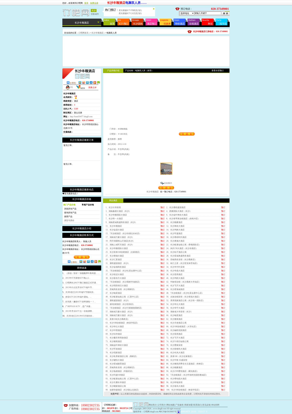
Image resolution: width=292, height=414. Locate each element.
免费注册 (94, 3)
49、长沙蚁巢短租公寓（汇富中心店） (123, 297)
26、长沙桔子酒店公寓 (176, 252)
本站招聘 (215, 405)
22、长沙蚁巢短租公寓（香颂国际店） (183, 244)
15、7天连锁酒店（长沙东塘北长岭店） (123, 233)
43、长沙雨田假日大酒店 (117, 285)
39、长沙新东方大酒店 (116, 278)
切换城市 (95, 14)
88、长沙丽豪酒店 (174, 367)
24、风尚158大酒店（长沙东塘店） (182, 248)
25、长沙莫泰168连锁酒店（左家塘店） (123, 252)
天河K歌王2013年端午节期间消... (80, 292)
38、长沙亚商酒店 (174, 274)
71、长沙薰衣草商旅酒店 (117, 338)
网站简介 (153, 405)
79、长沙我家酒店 (114, 352)
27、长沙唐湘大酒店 (115, 256)
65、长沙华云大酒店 (115, 326)
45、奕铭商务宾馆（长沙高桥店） (121, 289)
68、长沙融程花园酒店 (176, 330)
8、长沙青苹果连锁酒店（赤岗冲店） (183, 218)
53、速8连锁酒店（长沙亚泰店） (120, 304)
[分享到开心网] (94, 82)
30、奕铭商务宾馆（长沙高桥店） (181, 259)
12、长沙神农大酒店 (175, 226)
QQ (71, 87)
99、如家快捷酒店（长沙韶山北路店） (123, 390)
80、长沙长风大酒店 (175, 352)
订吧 (196, 394)
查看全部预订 (218, 70)
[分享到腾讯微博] (87, 82)
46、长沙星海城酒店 (175, 289)
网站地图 (170, 405)
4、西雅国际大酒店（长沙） (179, 211)
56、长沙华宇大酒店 (175, 308)
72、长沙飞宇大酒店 (175, 338)
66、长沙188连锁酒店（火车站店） (182, 326)
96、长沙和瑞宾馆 (174, 382)
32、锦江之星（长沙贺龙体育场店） (182, 263)
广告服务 (179, 405)
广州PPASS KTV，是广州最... (78, 306)
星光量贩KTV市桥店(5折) (130, 10)
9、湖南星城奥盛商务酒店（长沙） (121, 222)
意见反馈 (206, 405)
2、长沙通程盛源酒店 (176, 207)
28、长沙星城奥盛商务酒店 (178, 256)
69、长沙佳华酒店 (114, 334)
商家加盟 (188, 405)
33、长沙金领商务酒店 (116, 267)
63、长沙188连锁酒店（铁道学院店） (122, 323)
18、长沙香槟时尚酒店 (176, 237)
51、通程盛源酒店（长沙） (118, 300)
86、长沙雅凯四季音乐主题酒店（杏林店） (185, 364)
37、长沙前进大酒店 (115, 274)
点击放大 (168, 183)
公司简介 (161, 405)
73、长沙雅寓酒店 (114, 341)
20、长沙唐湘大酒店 (175, 241)
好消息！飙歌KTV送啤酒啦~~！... (80, 301)
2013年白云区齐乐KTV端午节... (79, 287)
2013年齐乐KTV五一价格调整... (79, 311)
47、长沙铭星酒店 (114, 293)
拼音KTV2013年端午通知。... (78, 297)
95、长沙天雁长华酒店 (116, 382)
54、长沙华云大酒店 (175, 304)
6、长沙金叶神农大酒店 (177, 215)
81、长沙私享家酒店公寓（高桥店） (122, 356)
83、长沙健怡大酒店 (115, 360)
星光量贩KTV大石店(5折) (130, 13)
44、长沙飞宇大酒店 (175, 285)
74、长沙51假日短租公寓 (177, 341)
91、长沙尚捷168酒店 (115, 375)
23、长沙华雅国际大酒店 (117, 248)
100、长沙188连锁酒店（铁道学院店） (183, 390)
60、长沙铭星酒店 (174, 315)
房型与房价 (69, 220)
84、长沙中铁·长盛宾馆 (176, 360)
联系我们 (197, 405)
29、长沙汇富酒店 (114, 259)
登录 (86, 3)
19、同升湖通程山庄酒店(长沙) (119, 241)
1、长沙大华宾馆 (113, 207)
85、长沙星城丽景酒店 (116, 364)
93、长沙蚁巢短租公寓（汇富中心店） (123, 378)
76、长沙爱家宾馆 (174, 345)
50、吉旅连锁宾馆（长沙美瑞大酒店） (183, 297)
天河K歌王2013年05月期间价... (80, 316)
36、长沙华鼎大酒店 (175, 271)
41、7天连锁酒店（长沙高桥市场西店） (123, 282)
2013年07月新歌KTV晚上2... (77, 278)
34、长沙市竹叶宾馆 (175, 267)
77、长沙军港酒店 (114, 349)
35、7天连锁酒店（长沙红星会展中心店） (124, 271)
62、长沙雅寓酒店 (174, 319)
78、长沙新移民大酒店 (176, 349)
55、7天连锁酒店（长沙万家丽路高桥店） (124, 308)
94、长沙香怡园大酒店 (176, 378)
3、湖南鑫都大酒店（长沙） (118, 211)
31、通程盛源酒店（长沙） (118, 263)
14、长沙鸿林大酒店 (175, 230)
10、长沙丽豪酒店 (174, 222)
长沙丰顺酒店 (97, 33)
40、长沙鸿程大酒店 (175, 278)
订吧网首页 (83, 33)
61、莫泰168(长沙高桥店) (117, 319)
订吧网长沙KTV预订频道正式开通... (81, 283)
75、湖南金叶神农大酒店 (117, 345)
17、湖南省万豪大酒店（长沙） (120, 237)
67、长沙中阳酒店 (114, 330)
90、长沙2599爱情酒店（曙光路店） (182, 371)
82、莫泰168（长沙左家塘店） (180, 356)
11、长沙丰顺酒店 (114, 226)
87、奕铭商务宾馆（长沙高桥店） (121, 367)
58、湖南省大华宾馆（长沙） (179, 311)
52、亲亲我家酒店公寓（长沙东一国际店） (185, 300)
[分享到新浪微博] (83, 82)
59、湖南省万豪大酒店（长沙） (120, 315)
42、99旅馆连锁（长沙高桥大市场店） (183, 282)
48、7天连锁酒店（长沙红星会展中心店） (185, 293)
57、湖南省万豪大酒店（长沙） (120, 311)
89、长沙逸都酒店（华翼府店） (120, 371)
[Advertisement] (146, 43)
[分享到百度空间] (98, 82)
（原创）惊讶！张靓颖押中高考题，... (82, 273)
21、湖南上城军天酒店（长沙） (120, 244)
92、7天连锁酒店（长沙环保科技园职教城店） (187, 375)
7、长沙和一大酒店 (114, 218)
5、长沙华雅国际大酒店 (116, 215)
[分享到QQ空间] (80, 82)
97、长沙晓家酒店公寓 (116, 386)
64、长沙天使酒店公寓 (176, 323)
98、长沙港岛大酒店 (175, 386)
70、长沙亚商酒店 (174, 334)
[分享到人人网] (91, 82)
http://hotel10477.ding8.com (81, 116)
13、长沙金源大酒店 (115, 230)
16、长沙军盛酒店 (174, 233)
